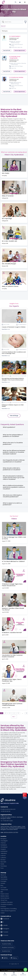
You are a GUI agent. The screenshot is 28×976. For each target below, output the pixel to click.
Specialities (4, 877)
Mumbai (3, 859)
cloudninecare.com (12, 970)
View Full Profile (6, 50)
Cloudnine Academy (7, 904)
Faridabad (4, 845)
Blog (2, 885)
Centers (3, 883)
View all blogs (14, 415)
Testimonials (4, 889)
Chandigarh (4, 840)
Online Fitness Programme (8, 910)
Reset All (3, 26)
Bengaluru (3, 838)
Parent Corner (5, 894)
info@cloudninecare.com (8, 809)
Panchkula (4, 866)
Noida (2, 864)
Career (3, 913)
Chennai (3, 843)
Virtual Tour (4, 900)
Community (4, 879)
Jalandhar (4, 853)
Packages (3, 881)
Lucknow (3, 855)
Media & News (5, 896)
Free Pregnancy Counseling (9, 908)
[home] (7, 2)
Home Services (5, 898)
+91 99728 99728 (5, 811)
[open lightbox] (14, 165)
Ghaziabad (4, 847)
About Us (3, 875)
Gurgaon (3, 849)
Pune (2, 868)
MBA (2, 891)
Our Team (3, 887)
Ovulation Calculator (7, 902)
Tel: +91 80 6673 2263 (7, 820)
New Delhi (3, 862)
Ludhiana (3, 857)
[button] (25, 2)
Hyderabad (4, 851)
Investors (3, 906)
